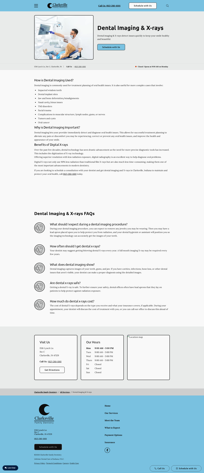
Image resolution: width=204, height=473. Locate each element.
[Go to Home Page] (57, 5)
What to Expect (112, 427)
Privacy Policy (39, 463)
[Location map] (148, 357)
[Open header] (36, 5)
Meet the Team (112, 420)
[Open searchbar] (167, 5)
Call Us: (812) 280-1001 (109, 5)
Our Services (111, 413)
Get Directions (52, 369)
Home (107, 405)
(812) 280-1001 (80, 67)
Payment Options (113, 435)
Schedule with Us (143, 5)
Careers (66, 463)
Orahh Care (74, 463)
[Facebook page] (107, 450)
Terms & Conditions (54, 463)
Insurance (110, 442)
